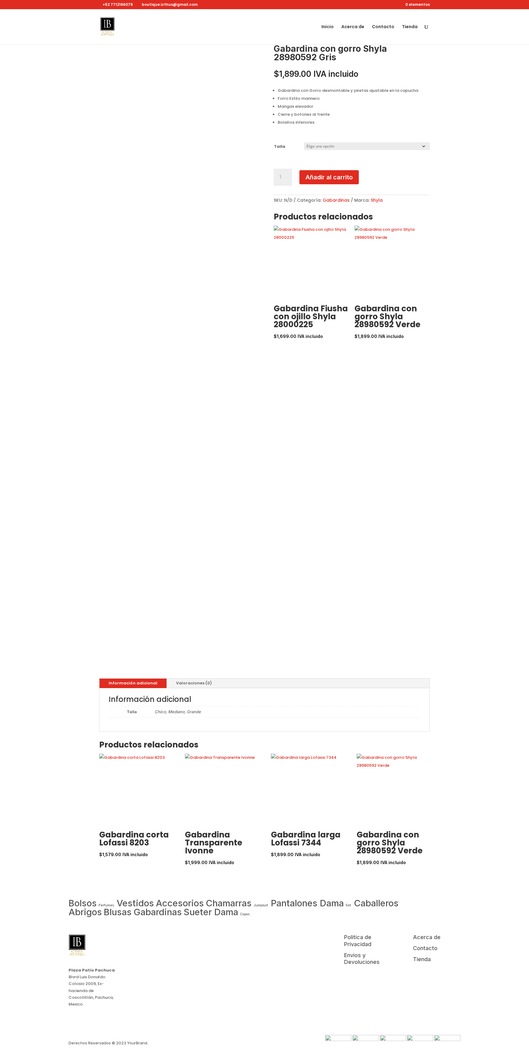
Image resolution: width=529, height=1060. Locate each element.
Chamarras (229, 903)
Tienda (410, 27)
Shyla (377, 200)
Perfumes (107, 905)
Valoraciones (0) (194, 683)
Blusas (118, 912)
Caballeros (376, 903)
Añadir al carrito (329, 177)
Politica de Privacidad (357, 940)
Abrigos (85, 912)
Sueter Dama (211, 912)
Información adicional (133, 683)
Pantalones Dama (307, 903)
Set (348, 905)
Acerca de (352, 27)
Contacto (383, 27)
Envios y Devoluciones (362, 958)
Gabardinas (336, 200)
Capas (244, 914)
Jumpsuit (261, 905)
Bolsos (83, 903)
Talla (279, 146)
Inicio (327, 27)
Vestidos (135, 903)
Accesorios (180, 903)
